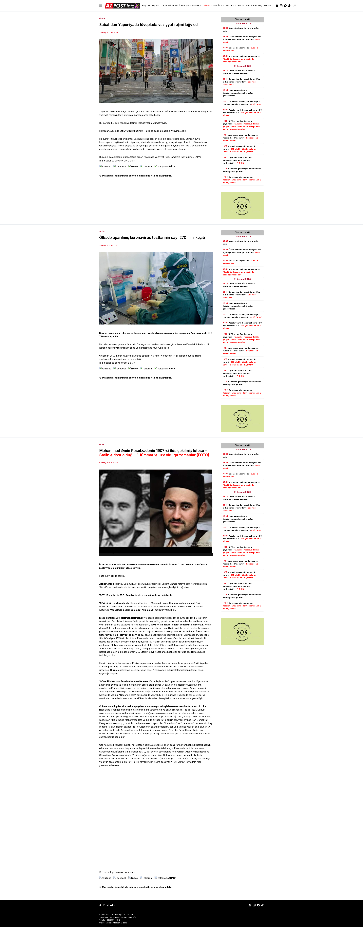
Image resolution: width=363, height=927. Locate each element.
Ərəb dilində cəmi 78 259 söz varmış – (240, 149)
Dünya (102, 18)
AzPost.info (107, 905)
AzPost (172, 166)
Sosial (102, 231)
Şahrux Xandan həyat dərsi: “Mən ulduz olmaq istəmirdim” (241, 82)
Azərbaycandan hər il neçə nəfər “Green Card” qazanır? (241, 138)
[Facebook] (277, 5)
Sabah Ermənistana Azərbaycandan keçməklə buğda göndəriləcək (238, 93)
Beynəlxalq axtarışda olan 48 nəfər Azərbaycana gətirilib (242, 170)
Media (101, 444)
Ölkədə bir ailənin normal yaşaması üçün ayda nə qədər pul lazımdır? (242, 39)
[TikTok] (289, 5)
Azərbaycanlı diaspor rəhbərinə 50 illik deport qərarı (242, 113)
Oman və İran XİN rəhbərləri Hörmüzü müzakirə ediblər (239, 72)
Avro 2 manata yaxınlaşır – (242, 180)
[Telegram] (285, 5)
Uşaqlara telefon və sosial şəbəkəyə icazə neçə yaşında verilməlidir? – (238, 160)
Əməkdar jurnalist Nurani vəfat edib (241, 29)
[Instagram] (281, 5)
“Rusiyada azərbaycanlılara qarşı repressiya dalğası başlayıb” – (242, 102)
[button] (100, 6)
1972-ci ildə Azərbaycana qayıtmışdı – (241, 125)
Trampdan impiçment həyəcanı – (241, 59)
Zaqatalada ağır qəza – (240, 49)
